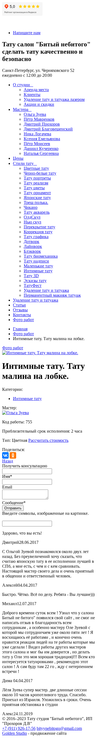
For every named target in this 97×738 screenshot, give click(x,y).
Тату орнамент (37, 192)
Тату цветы (34, 188)
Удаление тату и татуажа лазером (54, 99)
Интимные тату (38, 271)
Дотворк (31, 241)
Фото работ (23, 319)
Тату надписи (36, 261)
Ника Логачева (37, 134)
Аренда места (36, 89)
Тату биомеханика (41, 256)
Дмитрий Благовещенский (48, 129)
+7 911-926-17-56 (17, 23)
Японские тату (37, 197)
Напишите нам (26, 32)
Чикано (30, 207)
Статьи (19, 305)
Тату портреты (37, 178)
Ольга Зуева (35, 114)
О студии (21, 84)
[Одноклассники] (13, 455)
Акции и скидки (39, 104)
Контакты (22, 314)
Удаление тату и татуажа (46, 290)
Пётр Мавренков (39, 119)
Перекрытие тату (39, 227)
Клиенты (32, 94)
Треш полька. (36, 202)
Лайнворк (33, 246)
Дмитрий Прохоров (42, 124)
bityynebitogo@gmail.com (59, 728)
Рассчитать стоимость (48, 440)
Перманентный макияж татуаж (52, 295)
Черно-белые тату (40, 173)
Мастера (20, 109)
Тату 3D (31, 275)
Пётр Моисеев (37, 143)
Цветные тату (36, 168)
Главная (20, 329)
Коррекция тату (38, 231)
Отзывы (20, 310)
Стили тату (23, 163)
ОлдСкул (32, 217)
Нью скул (32, 222)
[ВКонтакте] (5, 455)
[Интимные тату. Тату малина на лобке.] (40, 352)
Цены (18, 158)
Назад (7, 461)
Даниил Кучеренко (41, 148)
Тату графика (36, 236)
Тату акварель (37, 212)
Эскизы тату (35, 280)
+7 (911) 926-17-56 (19, 728)
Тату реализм (36, 183)
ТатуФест (32, 285)
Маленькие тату (38, 266)
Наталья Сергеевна (41, 153)
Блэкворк (32, 251)
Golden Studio (14, 733)
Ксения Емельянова (42, 138)
